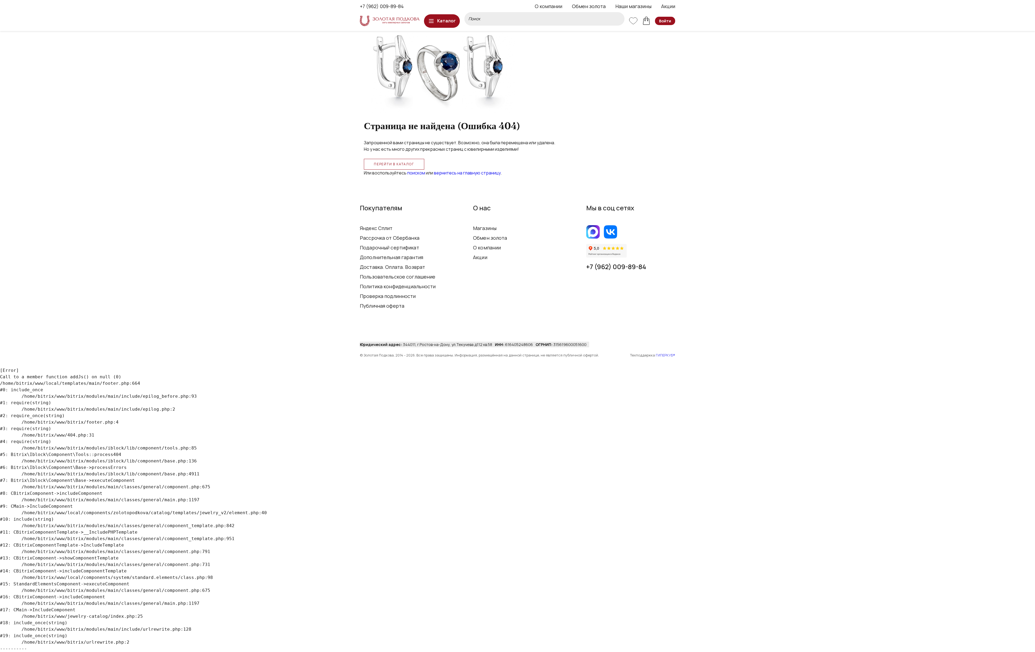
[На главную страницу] (389, 21)
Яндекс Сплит (376, 228)
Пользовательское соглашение (398, 276)
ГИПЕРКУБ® (665, 355)
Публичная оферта (382, 306)
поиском (416, 173)
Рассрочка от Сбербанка (389, 238)
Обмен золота (589, 6)
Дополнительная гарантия (391, 257)
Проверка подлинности (388, 296)
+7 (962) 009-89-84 (382, 6)
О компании (548, 6)
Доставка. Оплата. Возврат (392, 267)
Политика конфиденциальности (398, 286)
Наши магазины (633, 6)
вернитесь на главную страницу (467, 173)
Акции (668, 6)
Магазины (484, 228)
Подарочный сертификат (389, 247)
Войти (665, 20)
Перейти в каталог (394, 164)
